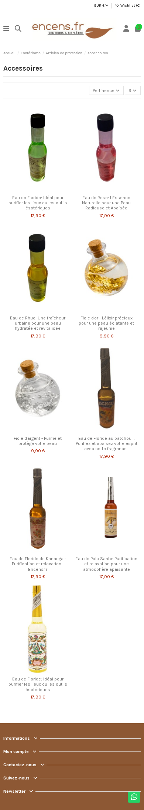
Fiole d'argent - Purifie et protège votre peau (38, 441)
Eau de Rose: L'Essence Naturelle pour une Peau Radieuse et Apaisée (106, 203)
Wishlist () (130, 5)
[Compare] (37, 189)
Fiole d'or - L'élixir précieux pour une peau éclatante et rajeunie (106, 323)
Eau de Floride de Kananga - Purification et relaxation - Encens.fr (38, 564)
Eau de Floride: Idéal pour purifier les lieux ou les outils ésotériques (37, 203)
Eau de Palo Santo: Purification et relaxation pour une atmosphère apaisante (106, 564)
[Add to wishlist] (28, 189)
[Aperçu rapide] (46, 189)
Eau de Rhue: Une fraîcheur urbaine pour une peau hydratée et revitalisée (37, 323)
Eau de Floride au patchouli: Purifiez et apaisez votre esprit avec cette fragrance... (106, 444)
